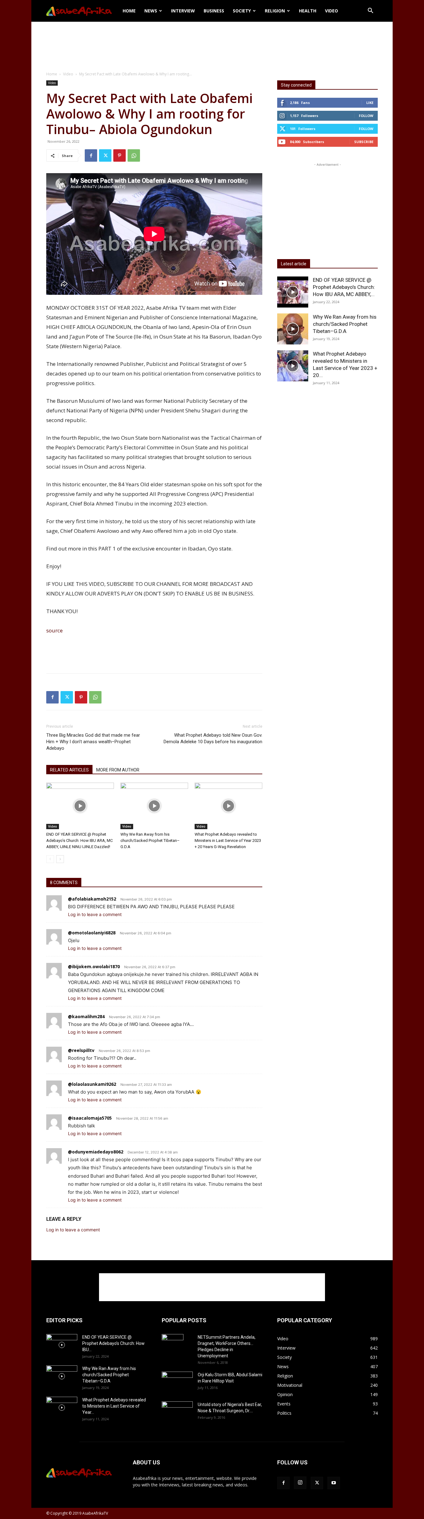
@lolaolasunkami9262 (92, 1084)
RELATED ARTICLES (69, 769)
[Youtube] (333, 1483)
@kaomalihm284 (86, 1016)
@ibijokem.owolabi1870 (94, 966)
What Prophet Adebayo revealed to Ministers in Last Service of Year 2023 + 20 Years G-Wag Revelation (228, 840)
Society (242, 11)
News (150, 11)
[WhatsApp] (134, 155)
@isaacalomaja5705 (90, 1118)
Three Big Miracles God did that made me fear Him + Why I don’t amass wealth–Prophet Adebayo (93, 741)
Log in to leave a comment (95, 914)
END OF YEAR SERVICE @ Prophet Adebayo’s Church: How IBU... (113, 1343)
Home (129, 11)
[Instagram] (300, 1482)
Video (331, 11)
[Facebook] (91, 155)
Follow (366, 115)
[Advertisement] (212, 43)
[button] (370, 11)
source (54, 630)
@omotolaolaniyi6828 (91, 933)
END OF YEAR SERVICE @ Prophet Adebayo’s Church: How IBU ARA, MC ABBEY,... (344, 287)
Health (307, 11)
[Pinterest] (119, 155)
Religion (275, 11)
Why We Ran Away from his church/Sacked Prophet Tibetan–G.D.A (150, 840)
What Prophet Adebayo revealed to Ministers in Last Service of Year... (114, 1406)
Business (214, 11)
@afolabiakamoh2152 (92, 899)
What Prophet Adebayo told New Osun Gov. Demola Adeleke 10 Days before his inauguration (213, 738)
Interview (183, 11)
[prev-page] (50, 859)
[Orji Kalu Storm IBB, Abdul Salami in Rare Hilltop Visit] (177, 1382)
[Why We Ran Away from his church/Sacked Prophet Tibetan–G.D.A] (154, 806)
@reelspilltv (81, 1050)
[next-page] (60, 859)
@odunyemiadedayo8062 (95, 1152)
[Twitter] (105, 155)
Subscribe (363, 141)
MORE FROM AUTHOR (117, 769)
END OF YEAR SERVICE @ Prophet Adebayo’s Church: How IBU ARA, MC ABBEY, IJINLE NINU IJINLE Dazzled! (79, 840)
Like (369, 102)
